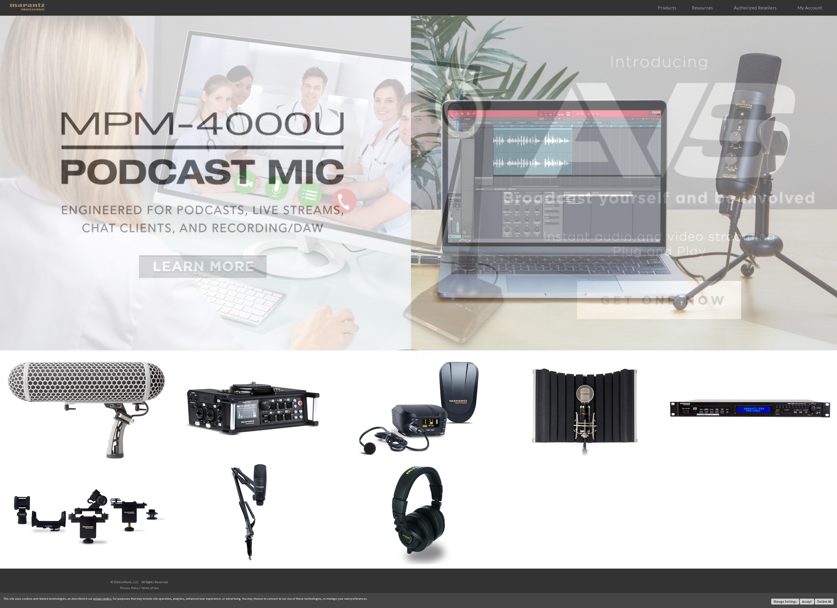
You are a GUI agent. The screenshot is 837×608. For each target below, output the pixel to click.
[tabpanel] (418, 183)
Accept (807, 602)
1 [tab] (417, 354)
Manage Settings (785, 602)
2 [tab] (423, 354)
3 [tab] (430, 354)
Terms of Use (150, 588)
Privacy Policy (129, 588)
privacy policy (102, 599)
